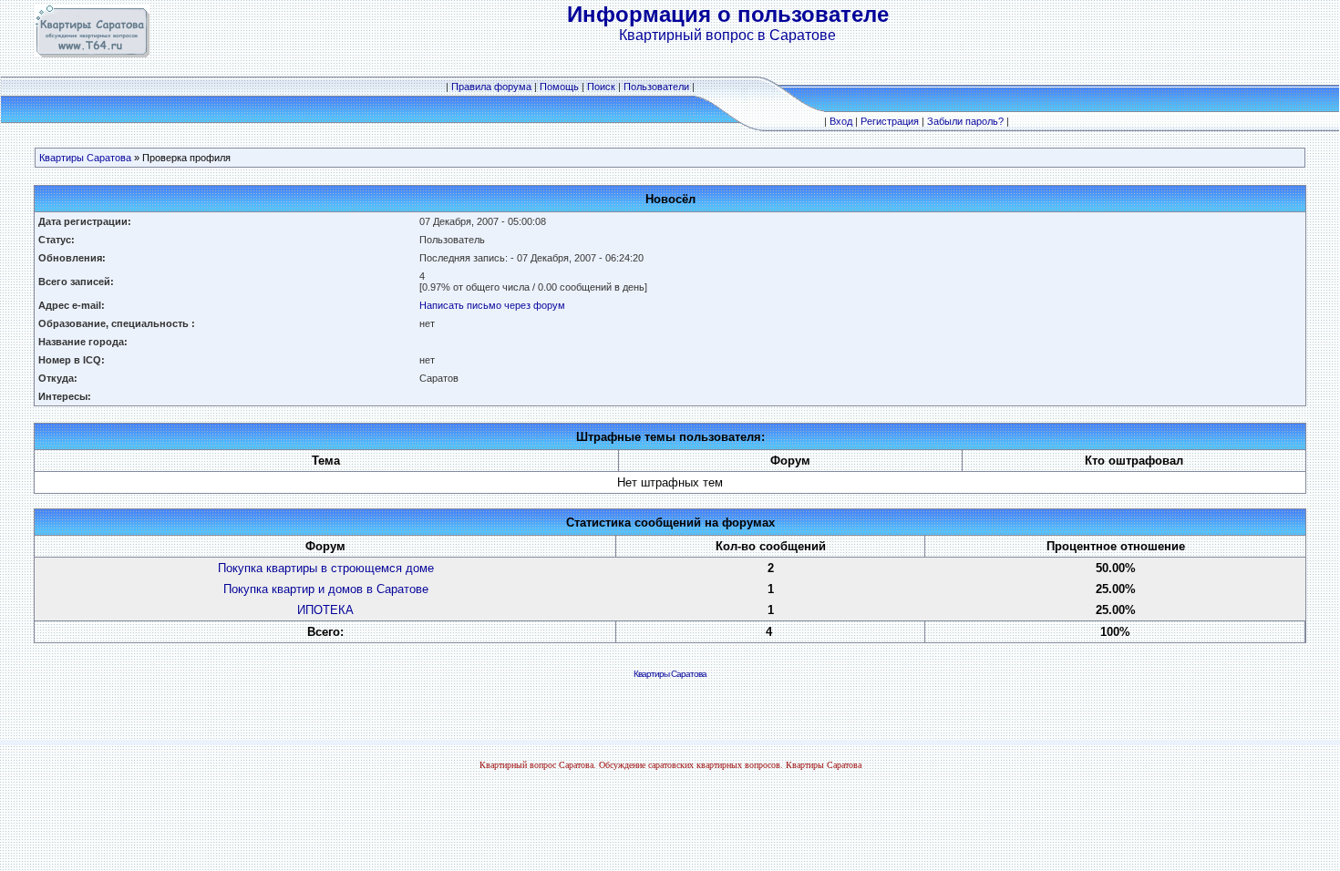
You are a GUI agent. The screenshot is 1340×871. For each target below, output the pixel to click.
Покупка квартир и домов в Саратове (325, 589)
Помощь (559, 86)
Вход (841, 121)
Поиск (601, 86)
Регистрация (890, 121)
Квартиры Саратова (85, 157)
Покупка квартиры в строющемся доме (326, 568)
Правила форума (491, 86)
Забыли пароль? (965, 121)
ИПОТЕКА (325, 610)
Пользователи (656, 86)
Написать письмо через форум (492, 305)
